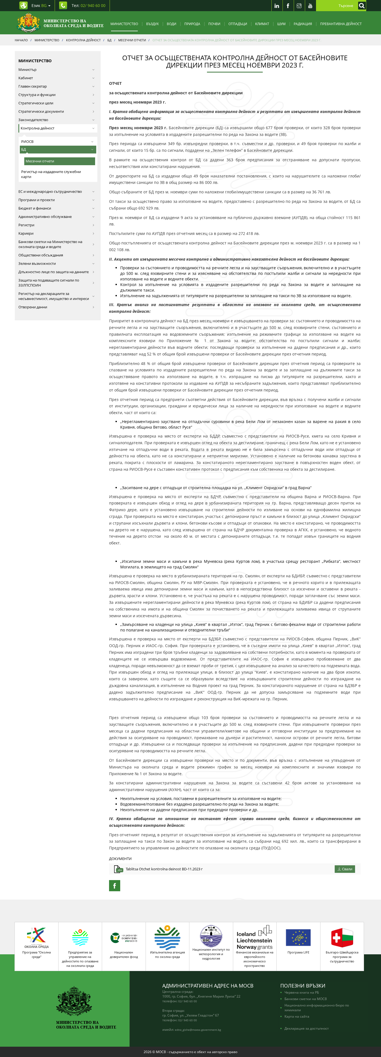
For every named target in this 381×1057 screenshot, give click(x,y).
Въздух (152, 23)
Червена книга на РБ (301, 992)
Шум (281, 23)
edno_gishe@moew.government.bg (198, 1030)
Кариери (25, 233)
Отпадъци (237, 23)
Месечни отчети (40, 161)
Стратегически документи (41, 111)
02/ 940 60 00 (187, 1001)
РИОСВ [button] (27, 141)
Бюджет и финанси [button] (34, 208)
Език (39, 5)
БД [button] (23, 149)
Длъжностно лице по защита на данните (53, 272)
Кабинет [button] (25, 78)
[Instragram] (299, 5)
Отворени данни (32, 307)
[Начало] (60, 23)
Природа (192, 23)
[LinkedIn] (277, 5)
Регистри (26, 225)
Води (171, 23)
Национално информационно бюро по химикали (316, 1007)
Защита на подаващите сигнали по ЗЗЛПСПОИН (48, 283)
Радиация (303, 23)
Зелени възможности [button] (37, 263)
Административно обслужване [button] (45, 216)
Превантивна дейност (341, 23)
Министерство (124, 23)
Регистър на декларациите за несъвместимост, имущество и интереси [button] (53, 296)
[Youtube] (310, 5)
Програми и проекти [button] (36, 200)
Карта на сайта (296, 1016)
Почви (214, 23)
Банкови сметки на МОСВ (305, 998)
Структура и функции (37, 94)
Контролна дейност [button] (37, 128)
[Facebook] (288, 5)
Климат (262, 23)
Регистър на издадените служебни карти (51, 174)
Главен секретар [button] (32, 86)
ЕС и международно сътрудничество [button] (50, 191)
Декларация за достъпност (306, 1028)
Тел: (88, 5)
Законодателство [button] (33, 119)
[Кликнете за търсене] (360, 5)
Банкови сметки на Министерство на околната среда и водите (50, 244)
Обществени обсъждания (40, 255)
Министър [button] (27, 69)
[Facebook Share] (114, 885)
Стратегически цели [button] (35, 103)
